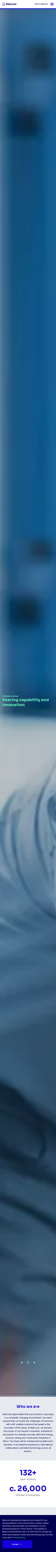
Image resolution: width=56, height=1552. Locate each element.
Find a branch (41, 4)
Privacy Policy (19, 1537)
